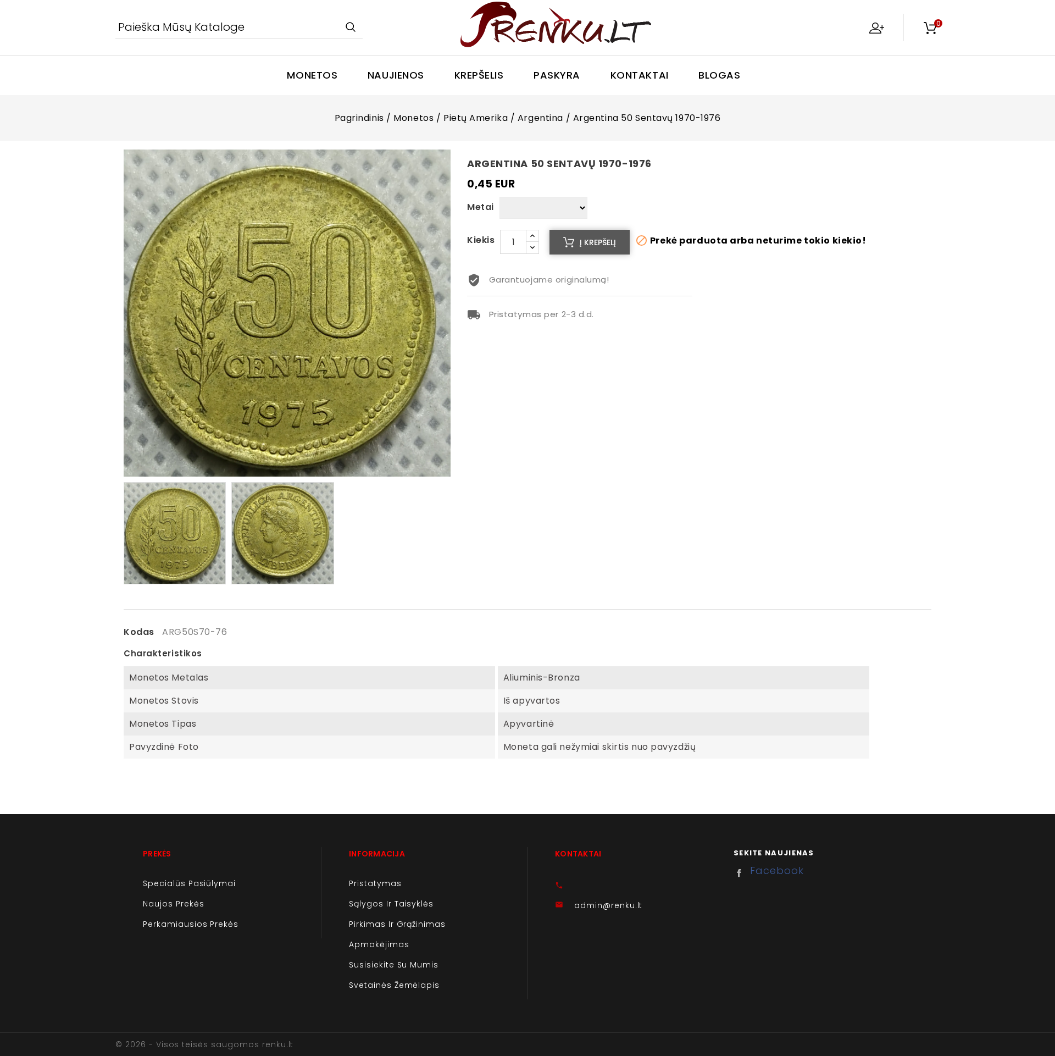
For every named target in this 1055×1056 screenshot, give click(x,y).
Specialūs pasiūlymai (189, 883)
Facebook (742, 873)
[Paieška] (350, 27)
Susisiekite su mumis (393, 964)
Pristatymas (375, 883)
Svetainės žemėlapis (394, 985)
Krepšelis (479, 75)
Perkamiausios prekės (190, 924)
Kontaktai (639, 75)
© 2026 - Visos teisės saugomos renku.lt (204, 1044)
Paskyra (557, 75)
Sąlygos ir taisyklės (391, 903)
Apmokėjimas (379, 944)
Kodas (139, 632)
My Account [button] (876, 27)
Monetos (312, 75)
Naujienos (396, 75)
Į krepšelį (598, 242)
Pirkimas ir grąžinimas (397, 924)
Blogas (719, 75)
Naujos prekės (173, 903)
